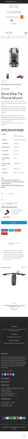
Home (2, 37)
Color (2, 193)
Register (11, 7)
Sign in (17, 7)
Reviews (17, 243)
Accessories (8, 37)
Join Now (19, 1)
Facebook (4, 230)
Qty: (2, 199)
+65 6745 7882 (17, 13)
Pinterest (4, 233)
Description (11, 243)
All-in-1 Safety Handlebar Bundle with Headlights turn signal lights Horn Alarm (14, 306)
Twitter (11, 230)
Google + (18, 230)
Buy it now (14, 222)
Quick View (6, 217)
